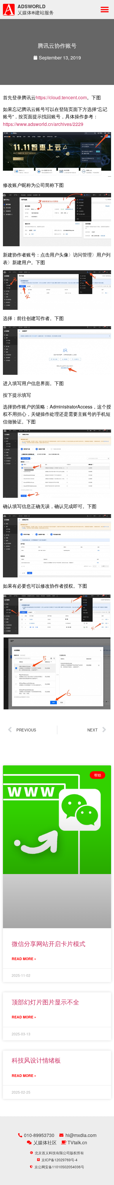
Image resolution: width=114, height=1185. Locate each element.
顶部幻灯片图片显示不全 (45, 1001)
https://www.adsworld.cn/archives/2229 (43, 124)
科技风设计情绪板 (36, 1060)
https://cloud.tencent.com (61, 97)
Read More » (24, 958)
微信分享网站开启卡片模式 (48, 943)
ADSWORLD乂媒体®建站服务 (36, 9)
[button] (104, 9)
